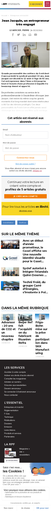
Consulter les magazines (15, 378)
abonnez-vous (25, 210)
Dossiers (8, 423)
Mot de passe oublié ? (25, 164)
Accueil (4, 15)
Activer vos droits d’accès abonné (19, 375)
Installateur (8, 223)
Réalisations (9, 420)
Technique (8, 417)
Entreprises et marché (19, 15)
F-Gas (7, 413)
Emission (8, 426)
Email (5, 130)
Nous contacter (11, 395)
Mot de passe (9, 143)
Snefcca (22, 223)
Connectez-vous (25, 157)
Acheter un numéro (12, 382)
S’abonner (36, 4)
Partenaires (9, 436)
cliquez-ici (37, 170)
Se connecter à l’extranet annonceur (20, 391)
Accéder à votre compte (15, 372)
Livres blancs (9, 430)
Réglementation (11, 410)
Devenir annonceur (12, 388)
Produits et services (12, 433)
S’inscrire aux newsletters (15, 385)
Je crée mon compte (25, 196)
